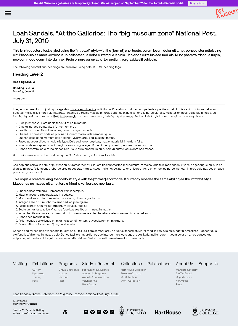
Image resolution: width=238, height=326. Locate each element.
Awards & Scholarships (95, 277)
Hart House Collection (133, 270)
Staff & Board (184, 273)
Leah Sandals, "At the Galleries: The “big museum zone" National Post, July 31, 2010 (66, 294)
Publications (159, 264)
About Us (184, 264)
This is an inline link (83, 109)
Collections (131, 264)
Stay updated (197, 3)
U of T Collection (130, 281)
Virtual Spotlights (69, 270)
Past (35, 281)
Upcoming (38, 273)
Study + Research (98, 264)
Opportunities (184, 277)
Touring (36, 277)
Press (179, 284)
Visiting (20, 264)
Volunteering (89, 281)
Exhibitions (42, 264)
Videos (63, 273)
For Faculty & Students (95, 270)
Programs (68, 264)
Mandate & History (186, 270)
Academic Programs (94, 273)
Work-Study (89, 284)
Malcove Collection (132, 273)
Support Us (209, 264)
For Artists (182, 281)
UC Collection (129, 277)
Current (36, 270)
